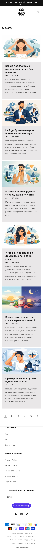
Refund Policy (11, 465)
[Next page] (37, 416)
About (7, 434)
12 (31, 416)
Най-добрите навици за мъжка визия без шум (20, 132)
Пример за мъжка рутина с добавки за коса (20, 380)
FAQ (6, 439)
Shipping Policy (12, 476)
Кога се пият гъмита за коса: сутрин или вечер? (20, 319)
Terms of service (16, 540)
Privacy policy (31, 536)
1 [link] (5, 416)
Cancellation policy (22, 547)
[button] (4, 12)
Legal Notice (10, 482)
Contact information (17, 543)
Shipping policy (29, 540)
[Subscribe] (35, 497)
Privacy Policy (11, 460)
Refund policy (19, 536)
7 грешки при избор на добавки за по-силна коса (19, 256)
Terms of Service (12, 471)
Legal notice (31, 543)
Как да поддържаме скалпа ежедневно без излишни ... (19, 69)
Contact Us (10, 445)
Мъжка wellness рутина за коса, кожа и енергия (20, 193)
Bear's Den (20, 533)
